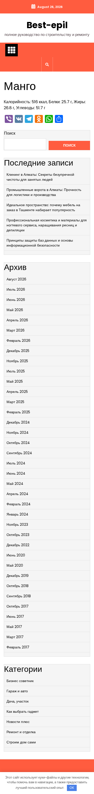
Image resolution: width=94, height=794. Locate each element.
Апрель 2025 (17, 391)
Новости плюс (18, 721)
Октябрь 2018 (18, 585)
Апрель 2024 (17, 493)
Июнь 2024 (16, 473)
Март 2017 (15, 636)
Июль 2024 (16, 463)
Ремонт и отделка (21, 731)
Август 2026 (16, 279)
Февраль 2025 (18, 412)
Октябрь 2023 (18, 534)
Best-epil (47, 25)
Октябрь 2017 (18, 606)
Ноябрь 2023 (17, 524)
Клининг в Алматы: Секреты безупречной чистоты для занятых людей (40, 177)
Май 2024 (15, 483)
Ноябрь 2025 (17, 360)
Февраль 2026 (18, 340)
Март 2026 (16, 330)
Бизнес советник (20, 680)
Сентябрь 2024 (19, 452)
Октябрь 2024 (18, 442)
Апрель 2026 (17, 320)
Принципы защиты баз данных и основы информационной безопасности (40, 243)
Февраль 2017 (18, 647)
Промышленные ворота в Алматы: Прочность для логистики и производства (44, 192)
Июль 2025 (16, 371)
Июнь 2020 (16, 555)
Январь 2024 (17, 514)
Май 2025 (15, 381)
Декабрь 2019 (18, 575)
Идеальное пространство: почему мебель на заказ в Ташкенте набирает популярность (43, 207)
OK (71, 787)
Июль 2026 (16, 289)
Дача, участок (18, 701)
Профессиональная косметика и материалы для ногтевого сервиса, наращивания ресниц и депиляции (47, 225)
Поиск (9, 133)
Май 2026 (15, 309)
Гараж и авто (17, 691)
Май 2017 (14, 626)
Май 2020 (15, 565)
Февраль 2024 (19, 504)
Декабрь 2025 (18, 350)
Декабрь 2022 (18, 544)
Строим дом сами (21, 742)
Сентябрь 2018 (19, 596)
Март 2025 (15, 401)
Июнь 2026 (16, 299)
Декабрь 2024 (18, 422)
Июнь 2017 (15, 616)
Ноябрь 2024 (18, 432)
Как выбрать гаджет (23, 711)
